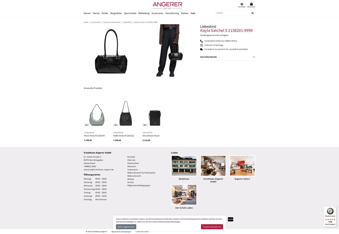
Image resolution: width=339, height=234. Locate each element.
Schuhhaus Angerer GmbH (213, 180)
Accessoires (96, 22)
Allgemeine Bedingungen (138, 185)
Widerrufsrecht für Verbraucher (141, 172)
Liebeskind (127, 22)
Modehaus (184, 178)
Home (86, 22)
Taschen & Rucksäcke (111, 22)
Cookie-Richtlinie (142, 231)
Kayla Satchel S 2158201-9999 (145, 22)
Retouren (131, 166)
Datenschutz (133, 163)
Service (130, 182)
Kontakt (131, 156)
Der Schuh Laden (184, 207)
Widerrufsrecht (134, 176)
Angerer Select (242, 178)
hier (150, 222)
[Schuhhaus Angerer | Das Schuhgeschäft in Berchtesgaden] (169, 5)
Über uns (131, 160)
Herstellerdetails (208, 57)
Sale (193, 13)
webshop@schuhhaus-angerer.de (99, 169)
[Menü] (334, 208)
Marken (184, 13)
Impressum (132, 169)
